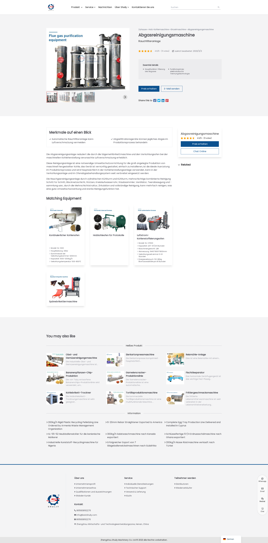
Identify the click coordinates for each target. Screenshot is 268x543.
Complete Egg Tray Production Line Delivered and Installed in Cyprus (193, 424)
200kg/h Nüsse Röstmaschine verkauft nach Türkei (190, 444)
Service (89, 7)
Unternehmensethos (86, 487)
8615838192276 (83, 510)
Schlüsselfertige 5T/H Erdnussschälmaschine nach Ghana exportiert (193, 435)
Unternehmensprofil (85, 484)
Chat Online (199, 151)
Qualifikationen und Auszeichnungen (94, 491)
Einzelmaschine (178, 29)
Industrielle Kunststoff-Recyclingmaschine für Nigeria (73, 444)
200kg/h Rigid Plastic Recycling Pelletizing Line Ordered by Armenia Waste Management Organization (73, 426)
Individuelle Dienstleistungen (140, 484)
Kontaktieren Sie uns (143, 7)
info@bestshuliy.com (86, 515)
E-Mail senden (172, 88)
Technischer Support (136, 487)
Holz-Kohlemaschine (159, 29)
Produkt (75, 7)
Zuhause (142, 29)
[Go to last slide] (51, 97)
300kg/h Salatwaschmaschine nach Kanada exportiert (131, 435)
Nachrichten (105, 7)
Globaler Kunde (83, 495)
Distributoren (182, 484)
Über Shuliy (121, 7)
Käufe (129, 495)
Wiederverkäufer (184, 487)
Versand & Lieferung (136, 491)
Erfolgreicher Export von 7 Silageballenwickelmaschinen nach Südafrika (131, 444)
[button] (64, 97)
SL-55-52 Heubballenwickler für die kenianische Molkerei (74, 435)
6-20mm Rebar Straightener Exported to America (134, 422)
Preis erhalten (149, 88)
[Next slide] (125, 97)
